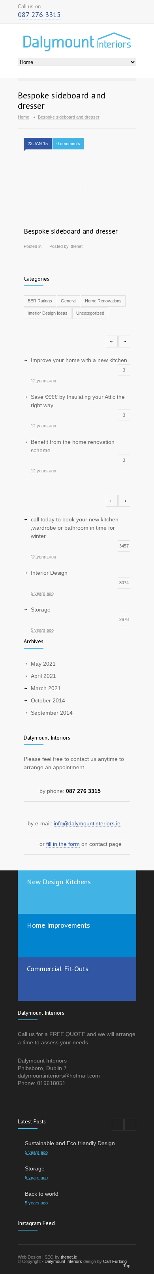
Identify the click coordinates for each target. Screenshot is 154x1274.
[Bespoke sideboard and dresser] (77, 188)
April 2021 (43, 676)
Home (23, 117)
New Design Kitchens (59, 881)
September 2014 (52, 713)
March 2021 (46, 688)
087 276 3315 (39, 14)
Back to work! (41, 1194)
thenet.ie (69, 1257)
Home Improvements (58, 925)
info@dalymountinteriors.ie (87, 823)
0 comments (68, 143)
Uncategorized (90, 313)
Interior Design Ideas (48, 313)
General (68, 300)
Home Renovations (103, 300)
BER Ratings (40, 300)
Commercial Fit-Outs (57, 968)
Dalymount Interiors (63, 1261)
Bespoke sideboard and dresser (71, 231)
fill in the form (63, 844)
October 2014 (48, 700)
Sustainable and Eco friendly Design (70, 1143)
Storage (35, 1168)
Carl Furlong (115, 1261)
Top (126, 1265)
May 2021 (43, 664)
